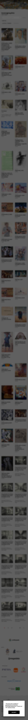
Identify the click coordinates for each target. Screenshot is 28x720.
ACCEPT (14, 712)
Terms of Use (11, 707)
